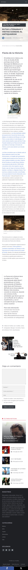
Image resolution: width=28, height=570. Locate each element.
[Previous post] (2, 343)
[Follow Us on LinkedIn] (12, 550)
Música (4, 526)
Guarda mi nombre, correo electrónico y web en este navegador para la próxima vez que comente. (14, 400)
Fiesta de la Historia (15, 241)
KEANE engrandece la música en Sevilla (17, 448)
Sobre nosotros (15, 564)
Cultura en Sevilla (9, 24)
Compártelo (7, 568)
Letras (3, 537)
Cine (3, 539)
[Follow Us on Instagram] (9, 550)
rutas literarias (16, 330)
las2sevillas (9, 37)
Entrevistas (5, 534)
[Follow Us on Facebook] (3, 550)
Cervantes (18, 328)
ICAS (10, 330)
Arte (3, 529)
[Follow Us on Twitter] (6, 550)
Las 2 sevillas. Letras (11, 25)
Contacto (23, 564)
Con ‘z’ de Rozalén (16, 459)
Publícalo (21, 568)
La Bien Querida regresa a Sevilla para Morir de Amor (17, 343)
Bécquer (13, 328)
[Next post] (25, 355)
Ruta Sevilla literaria (10, 313)
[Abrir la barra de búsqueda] (26, 2)
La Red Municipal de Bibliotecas (10, 121)
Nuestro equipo (6, 564)
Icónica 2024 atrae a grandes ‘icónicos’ (16, 480)
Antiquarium (13, 244)
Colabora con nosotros (20, 566)
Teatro (4, 531)
